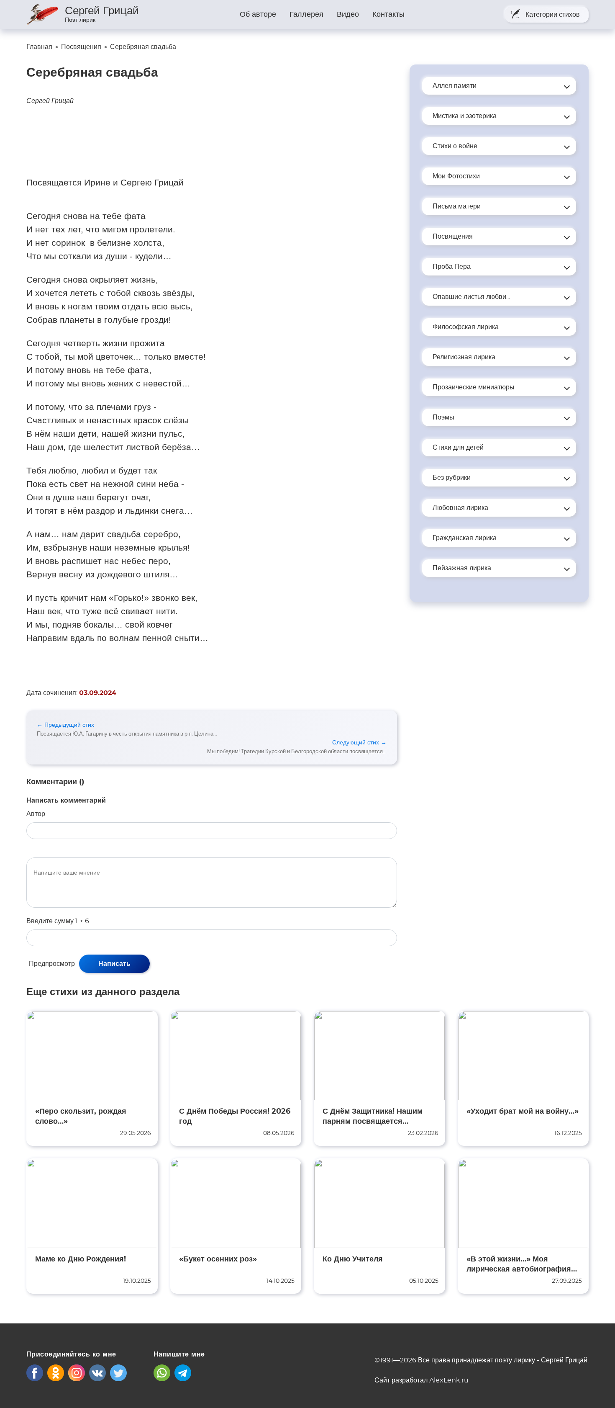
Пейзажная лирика (462, 568)
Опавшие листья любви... (471, 296)
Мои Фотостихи (456, 176)
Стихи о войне (455, 146)
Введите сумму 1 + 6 (57, 921)
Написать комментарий (66, 800)
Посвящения (453, 236)
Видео (348, 14)
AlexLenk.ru (449, 1380)
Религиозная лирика (464, 357)
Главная (39, 47)
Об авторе (258, 14)
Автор (35, 814)
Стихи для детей (458, 447)
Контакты (388, 14)
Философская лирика (466, 327)
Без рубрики (452, 477)
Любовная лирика (460, 508)
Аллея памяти (455, 85)
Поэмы (443, 417)
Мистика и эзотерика (465, 116)
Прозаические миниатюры (474, 387)
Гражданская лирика (465, 538)
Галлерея (306, 14)
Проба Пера (452, 266)
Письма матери (457, 206)
